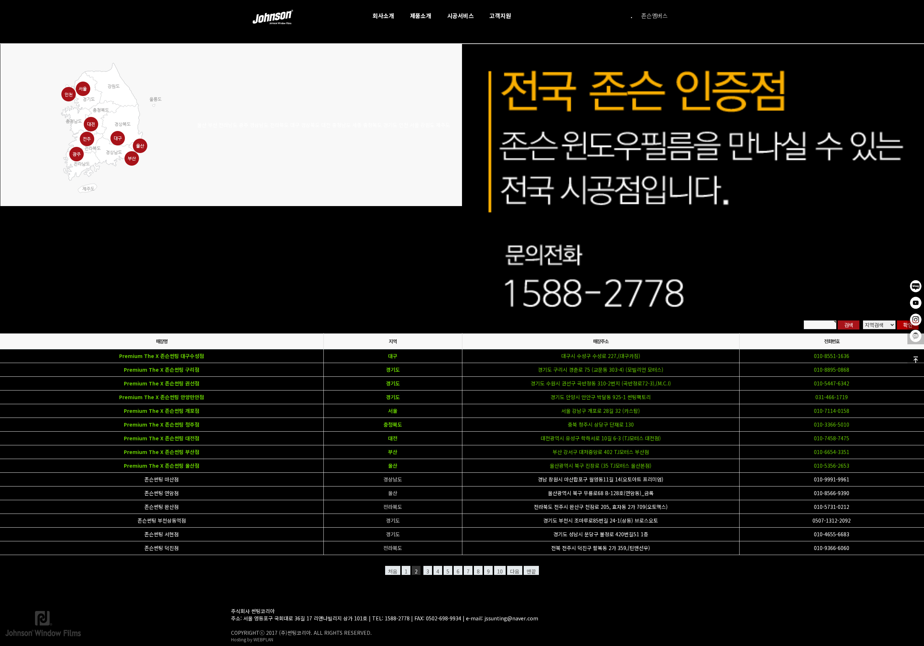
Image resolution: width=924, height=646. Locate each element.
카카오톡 (915, 336)
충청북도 (392, 424)
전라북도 (392, 506)
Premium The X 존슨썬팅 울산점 (161, 465)
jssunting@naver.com (511, 618)
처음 (392, 571)
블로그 (915, 286)
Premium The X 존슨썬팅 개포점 (161, 410)
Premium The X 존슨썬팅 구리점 (161, 369)
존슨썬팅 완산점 (161, 506)
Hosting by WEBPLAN (252, 639)
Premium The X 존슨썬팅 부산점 (161, 451)
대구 (392, 355)
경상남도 (392, 479)
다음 (514, 571)
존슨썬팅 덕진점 (161, 547)
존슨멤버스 (654, 15)
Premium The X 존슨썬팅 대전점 (161, 438)
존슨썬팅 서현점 (161, 534)
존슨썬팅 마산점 (161, 479)
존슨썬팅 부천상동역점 (162, 520)
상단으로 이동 (915, 360)
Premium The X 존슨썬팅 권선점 (161, 383)
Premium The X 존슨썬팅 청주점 (161, 424)
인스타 (915, 319)
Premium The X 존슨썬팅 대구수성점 (161, 355)
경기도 (393, 369)
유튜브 (915, 302)
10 (500, 571)
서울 (392, 410)
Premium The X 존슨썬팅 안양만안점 (161, 397)
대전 (392, 438)
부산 (392, 451)
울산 (392, 465)
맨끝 (531, 571)
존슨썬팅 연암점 (161, 493)
